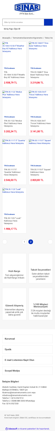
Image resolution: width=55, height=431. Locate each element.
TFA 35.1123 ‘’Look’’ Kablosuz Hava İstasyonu (12, 221)
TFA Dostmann (9, 68)
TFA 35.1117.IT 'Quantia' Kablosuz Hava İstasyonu (12, 172)
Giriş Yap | (9, 29)
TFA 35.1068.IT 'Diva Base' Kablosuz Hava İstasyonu (39, 74)
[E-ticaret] (27, 428)
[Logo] (27, 9)
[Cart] (52, 28)
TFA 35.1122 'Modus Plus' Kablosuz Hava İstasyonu (13, 123)
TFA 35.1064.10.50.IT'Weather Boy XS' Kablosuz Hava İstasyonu (14, 74)
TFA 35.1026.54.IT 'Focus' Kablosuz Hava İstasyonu (40, 123)
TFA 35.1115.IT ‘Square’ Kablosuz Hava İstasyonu (40, 172)
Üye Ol (17, 29)
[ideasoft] (11, 428)
